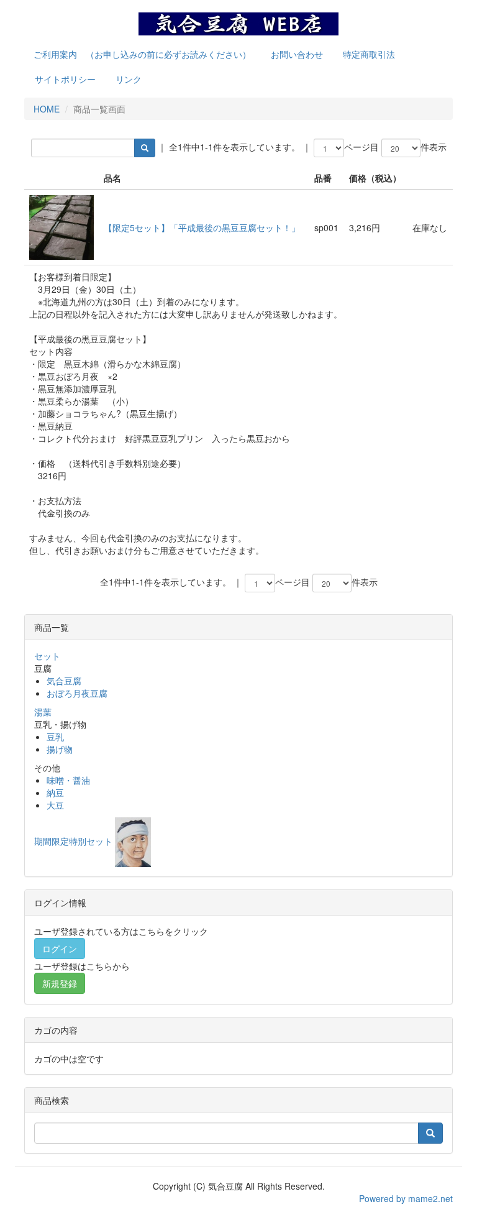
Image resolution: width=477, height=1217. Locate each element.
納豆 (55, 792)
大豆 (55, 805)
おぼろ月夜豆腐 (77, 693)
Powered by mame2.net (406, 1198)
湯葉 (43, 711)
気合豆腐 (64, 680)
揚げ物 (60, 749)
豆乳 (55, 736)
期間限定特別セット (73, 841)
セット (47, 656)
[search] (144, 148)
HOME (47, 109)
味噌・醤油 (68, 780)
